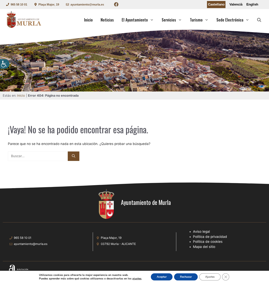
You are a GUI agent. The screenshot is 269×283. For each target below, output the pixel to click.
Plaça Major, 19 (48, 4)
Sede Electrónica (229, 20)
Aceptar (162, 277)
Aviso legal (201, 231)
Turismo (196, 20)
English (252, 4)
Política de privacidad (210, 237)
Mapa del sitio (204, 247)
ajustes (136, 278)
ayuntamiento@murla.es (87, 4)
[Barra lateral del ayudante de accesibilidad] (4, 64)
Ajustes (210, 277)
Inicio (88, 20)
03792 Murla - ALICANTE (118, 244)
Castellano (216, 4)
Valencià (235, 4)
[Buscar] (73, 156)
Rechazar (186, 277)
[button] (259, 20)
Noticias (107, 20)
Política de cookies (208, 242)
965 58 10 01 (19, 4)
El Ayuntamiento (135, 20)
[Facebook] (116, 5)
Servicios (169, 20)
